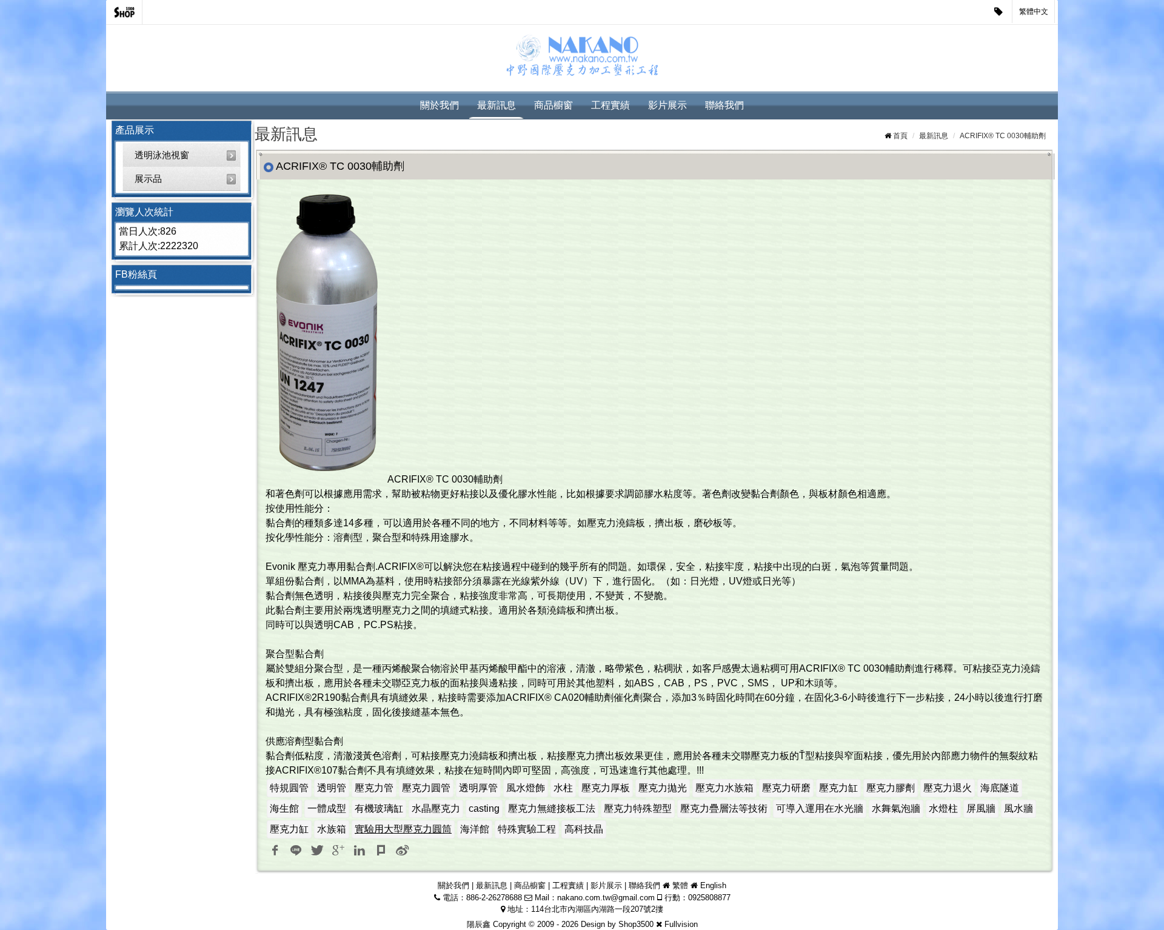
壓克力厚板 (605, 788)
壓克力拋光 (662, 788)
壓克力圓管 (426, 788)
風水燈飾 (525, 788)
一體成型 (326, 808)
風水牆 (1018, 808)
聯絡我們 (724, 105)
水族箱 (331, 829)
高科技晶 (583, 829)
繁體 (680, 885)
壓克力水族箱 (724, 788)
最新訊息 (496, 105)
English (713, 885)
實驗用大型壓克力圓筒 (403, 829)
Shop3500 (636, 924)
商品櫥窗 (553, 105)
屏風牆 (980, 808)
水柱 (563, 788)
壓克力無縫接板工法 (551, 808)
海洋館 (474, 829)
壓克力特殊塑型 (638, 808)
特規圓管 (289, 788)
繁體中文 (1033, 11)
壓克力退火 (947, 788)
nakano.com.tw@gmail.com (606, 897)
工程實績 (610, 105)
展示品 (148, 178)
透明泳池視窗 (162, 155)
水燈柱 (943, 808)
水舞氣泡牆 (896, 808)
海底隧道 (999, 788)
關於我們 (439, 105)
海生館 (284, 808)
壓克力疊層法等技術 (724, 808)
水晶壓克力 (436, 808)
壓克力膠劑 (890, 788)
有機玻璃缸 (379, 808)
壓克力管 (374, 788)
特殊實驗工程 (527, 829)
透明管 (331, 788)
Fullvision (681, 924)
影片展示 (667, 105)
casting (484, 808)
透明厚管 (478, 788)
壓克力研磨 (786, 788)
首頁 (900, 136)
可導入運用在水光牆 (819, 808)
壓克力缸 (838, 788)
